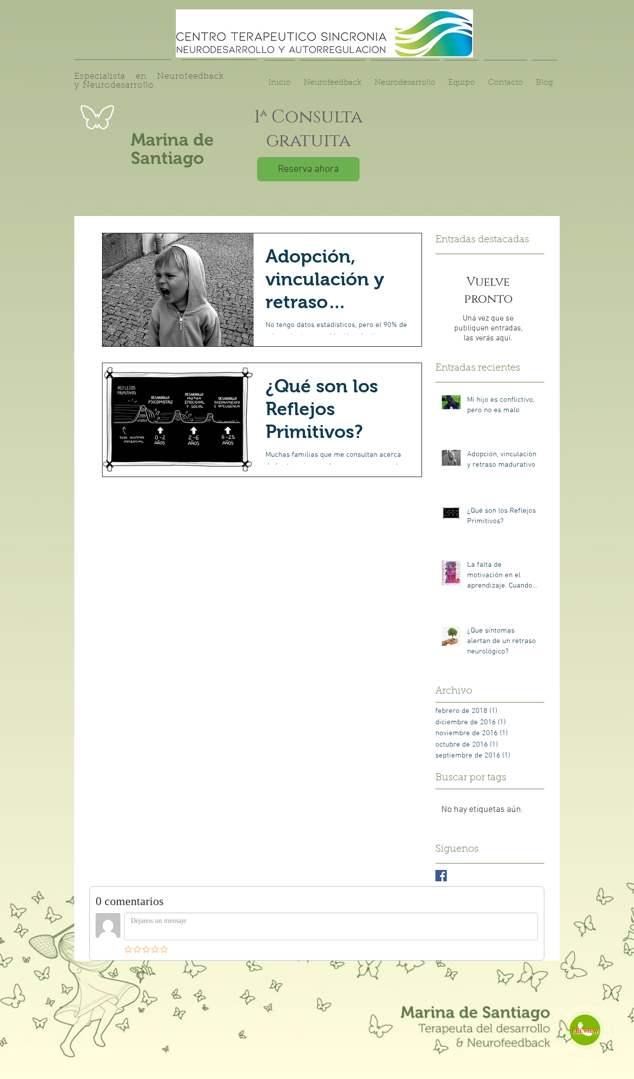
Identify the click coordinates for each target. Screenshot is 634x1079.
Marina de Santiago (172, 148)
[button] (461, 78)
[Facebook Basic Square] (441, 875)
